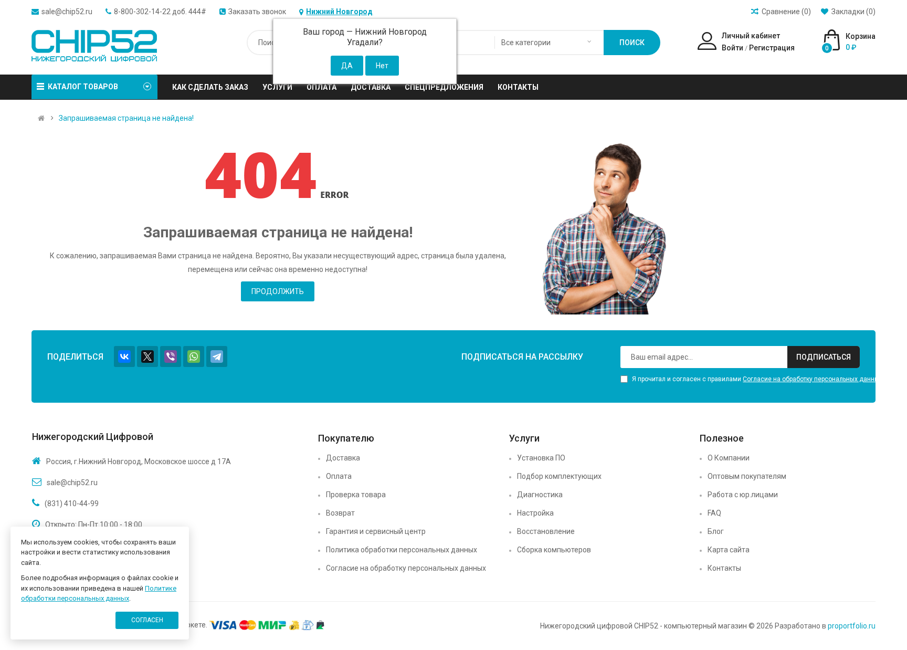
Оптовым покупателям (747, 476)
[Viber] (170, 356)
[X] (147, 356)
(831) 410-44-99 (72, 503)
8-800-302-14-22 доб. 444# (160, 11)
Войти (732, 48)
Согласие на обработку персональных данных (812, 379)
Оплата (339, 476)
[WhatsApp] (193, 356)
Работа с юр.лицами (743, 494)
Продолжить (277, 291)
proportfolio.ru (852, 626)
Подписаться (823, 357)
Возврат (340, 513)
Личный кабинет (751, 36)
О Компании (729, 458)
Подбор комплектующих (559, 476)
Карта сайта (729, 550)
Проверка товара (356, 494)
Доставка (343, 458)
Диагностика (540, 494)
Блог (716, 531)
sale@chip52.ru (66, 11)
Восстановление (546, 531)
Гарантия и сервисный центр (376, 531)
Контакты (724, 568)
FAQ (714, 513)
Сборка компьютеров (554, 550)
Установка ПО (541, 458)
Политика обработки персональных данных (401, 550)
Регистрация (772, 48)
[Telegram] (216, 356)
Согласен (147, 620)
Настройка (535, 513)
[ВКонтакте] (124, 356)
